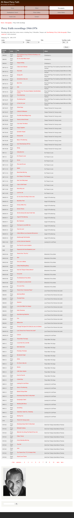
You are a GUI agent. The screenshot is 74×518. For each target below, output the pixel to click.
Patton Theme (20, 436)
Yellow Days (20, 107)
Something (19, 407)
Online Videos (61, 12)
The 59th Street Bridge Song (24, 115)
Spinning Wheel (21, 294)
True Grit (19, 444)
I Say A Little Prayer (22, 184)
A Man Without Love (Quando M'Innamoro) (27, 233)
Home (12, 8)
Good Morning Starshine (23, 314)
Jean (18, 448)
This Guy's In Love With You (24, 225)
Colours (19, 334)
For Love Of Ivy (20, 286)
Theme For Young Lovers (23, 420)
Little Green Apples (21, 371)
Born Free (19, 83)
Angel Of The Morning (22, 217)
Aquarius (19, 302)
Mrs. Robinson (20, 221)
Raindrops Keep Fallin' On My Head (26, 395)
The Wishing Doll (21, 99)
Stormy (18, 367)
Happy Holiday (20, 62)
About (36, 8)
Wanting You (20, 416)
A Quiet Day (20, 379)
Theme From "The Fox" (22, 253)
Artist (3, 40)
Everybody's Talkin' (21, 399)
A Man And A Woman (22, 66)
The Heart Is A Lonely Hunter (24, 282)
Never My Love (20, 188)
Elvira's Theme (20, 208)
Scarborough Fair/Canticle (23, 237)
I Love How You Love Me (23, 342)
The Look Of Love (21, 164)
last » (62, 462)
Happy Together (21, 127)
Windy (18, 148)
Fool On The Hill (21, 375)
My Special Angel (21, 355)
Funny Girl (19, 273)
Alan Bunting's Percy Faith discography (57, 32)
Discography (61, 8)
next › (58, 462)
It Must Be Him (20, 152)
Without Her (20, 322)
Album (46, 51)
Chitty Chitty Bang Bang (23, 265)
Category (28, 40)
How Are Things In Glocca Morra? (25, 269)
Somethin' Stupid (21, 131)
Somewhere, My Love (22, 79)
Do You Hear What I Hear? (23, 58)
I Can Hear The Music (22, 123)
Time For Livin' (20, 229)
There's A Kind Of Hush (22, 119)
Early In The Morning (22, 387)
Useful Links (12, 17)
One (18, 318)
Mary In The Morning (22, 139)
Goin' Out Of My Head (22, 180)
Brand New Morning (22, 172)
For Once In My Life (21, 363)
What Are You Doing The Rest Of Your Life (27, 432)
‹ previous (18, 462)
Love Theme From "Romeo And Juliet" (26, 330)
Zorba (18, 359)
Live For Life (20, 192)
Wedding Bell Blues (22, 403)
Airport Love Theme (22, 456)
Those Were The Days (22, 338)
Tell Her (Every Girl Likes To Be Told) (26, 213)
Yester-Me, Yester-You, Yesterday (25, 411)
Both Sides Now (21, 346)
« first (13, 462)
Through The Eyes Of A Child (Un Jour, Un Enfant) (29, 326)
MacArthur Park (21, 200)
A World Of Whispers (22, 111)
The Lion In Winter (21, 261)
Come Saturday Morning (23, 440)
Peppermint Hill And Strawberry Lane (26, 249)
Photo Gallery (36, 12)
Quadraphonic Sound (12, 12)
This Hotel (19, 70)
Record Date (4, 51)
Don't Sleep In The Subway (23, 176)
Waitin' (18, 168)
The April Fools (20, 298)
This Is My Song (21, 95)
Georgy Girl (20, 75)
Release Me (20, 135)
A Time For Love (21, 103)
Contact (37, 17)
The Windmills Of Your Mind (24, 277)
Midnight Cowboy (21, 428)
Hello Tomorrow (21, 310)
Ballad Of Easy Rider (22, 391)
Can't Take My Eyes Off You (23, 144)
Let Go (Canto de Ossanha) (23, 241)
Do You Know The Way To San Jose (26, 196)
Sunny (18, 160)
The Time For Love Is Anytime (24, 245)
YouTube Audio (66, 40)
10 (53, 462)
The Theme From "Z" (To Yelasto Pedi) (26, 452)
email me (4, 34)
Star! (18, 257)
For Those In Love (21, 156)
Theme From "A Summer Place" (24, 290)
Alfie (18, 87)
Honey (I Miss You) (21, 204)
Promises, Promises (22, 351)
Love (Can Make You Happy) (24, 306)
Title (42, 40)
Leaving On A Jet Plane (23, 383)
